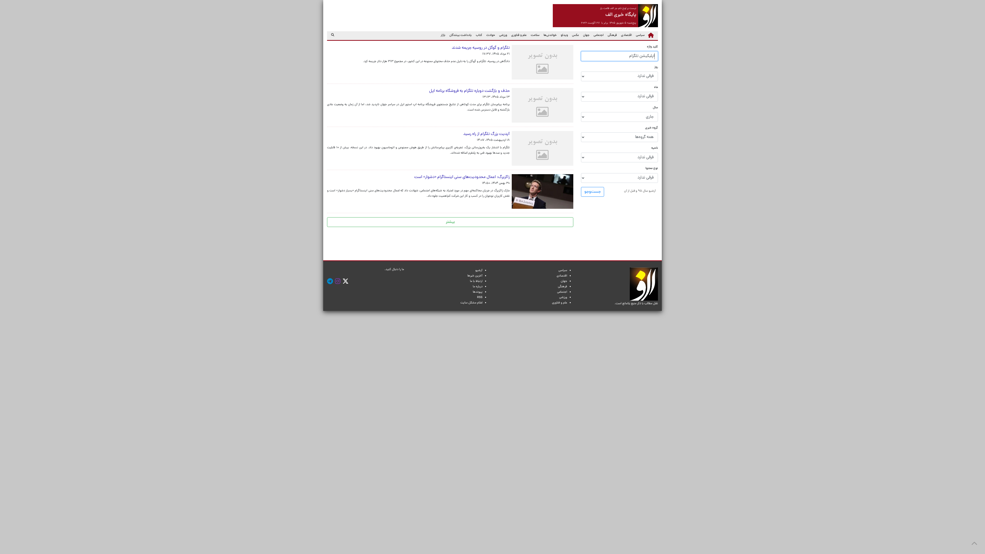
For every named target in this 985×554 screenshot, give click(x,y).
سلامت (535, 35)
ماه (656, 87)
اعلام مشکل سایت (471, 303)
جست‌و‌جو (592, 192)
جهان (586, 35)
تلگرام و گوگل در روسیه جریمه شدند (481, 48)
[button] (640, 191)
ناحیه (654, 148)
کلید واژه (652, 47)
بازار (443, 35)
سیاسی (640, 35)
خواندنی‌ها (550, 35)
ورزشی (503, 35)
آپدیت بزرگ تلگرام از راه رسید (486, 134)
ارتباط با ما (476, 281)
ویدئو (564, 35)
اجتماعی (599, 35)
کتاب (479, 35)
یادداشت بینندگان (460, 35)
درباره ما (477, 286)
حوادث (490, 35)
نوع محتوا (651, 168)
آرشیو (478, 270)
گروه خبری (651, 128)
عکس (575, 35)
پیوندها (477, 292)
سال (655, 108)
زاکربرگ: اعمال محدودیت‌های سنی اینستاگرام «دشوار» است (461, 177)
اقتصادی (626, 35)
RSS (479, 297)
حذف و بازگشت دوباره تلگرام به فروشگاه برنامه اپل (469, 91)
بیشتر (450, 222)
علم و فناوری (519, 35)
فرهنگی (612, 35)
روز (656, 67)
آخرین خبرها (474, 276)
